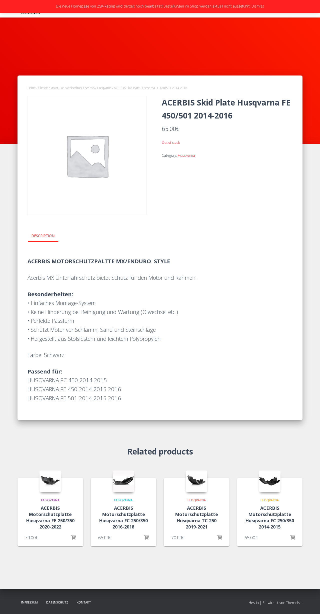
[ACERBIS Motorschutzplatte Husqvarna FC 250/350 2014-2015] (269, 481)
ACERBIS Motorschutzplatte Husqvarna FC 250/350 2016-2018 (123, 517)
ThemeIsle (294, 602)
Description (42, 235)
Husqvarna (104, 88)
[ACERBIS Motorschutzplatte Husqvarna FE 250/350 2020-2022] (50, 481)
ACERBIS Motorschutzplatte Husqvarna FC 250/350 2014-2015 (269, 517)
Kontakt (84, 602)
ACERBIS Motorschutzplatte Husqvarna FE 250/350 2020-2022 (50, 517)
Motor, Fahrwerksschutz (66, 88)
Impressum (29, 602)
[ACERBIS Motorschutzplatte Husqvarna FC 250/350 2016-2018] (123, 481)
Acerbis (89, 88)
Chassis (43, 88)
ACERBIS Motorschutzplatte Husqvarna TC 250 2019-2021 (196, 517)
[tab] (47, 236)
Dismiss (258, 6)
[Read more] (73, 537)
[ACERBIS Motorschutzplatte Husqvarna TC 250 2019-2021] (196, 481)
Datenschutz (57, 602)
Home (32, 88)
